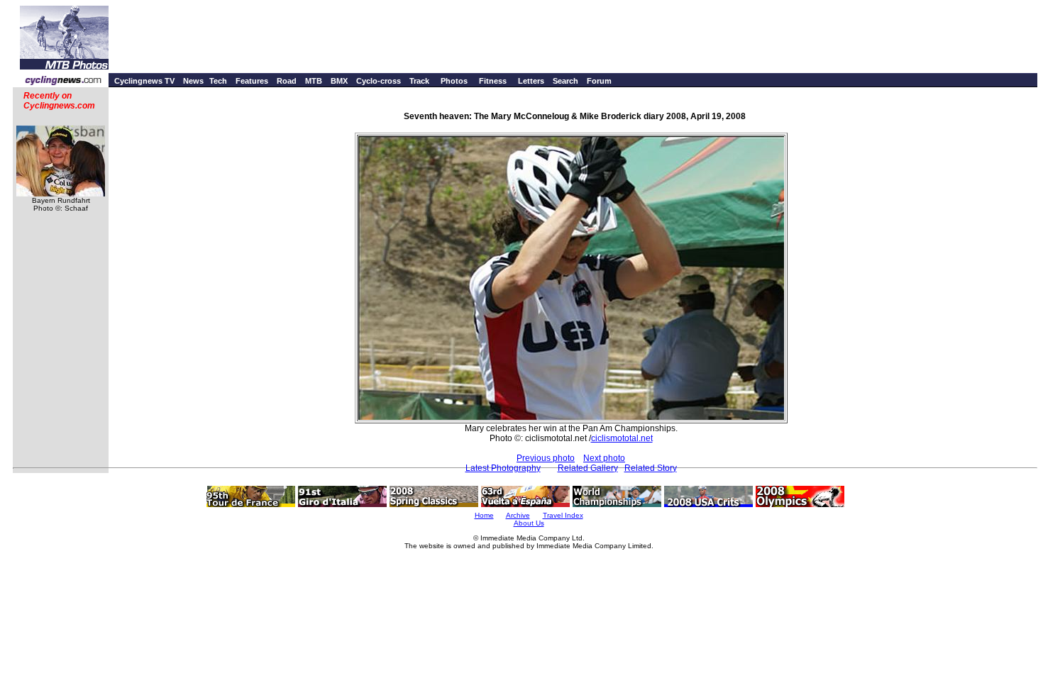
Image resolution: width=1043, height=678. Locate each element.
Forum (599, 81)
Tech (218, 81)
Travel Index (563, 515)
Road (287, 81)
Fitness (493, 81)
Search (565, 81)
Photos (454, 81)
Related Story (650, 468)
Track (419, 81)
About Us (529, 523)
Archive (518, 515)
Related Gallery (588, 468)
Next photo (604, 458)
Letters (531, 81)
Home (484, 515)
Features (252, 81)
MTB (313, 81)
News (193, 81)
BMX (339, 81)
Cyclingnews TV (144, 81)
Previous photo (546, 458)
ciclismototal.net (622, 438)
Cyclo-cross (378, 81)
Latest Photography (503, 468)
